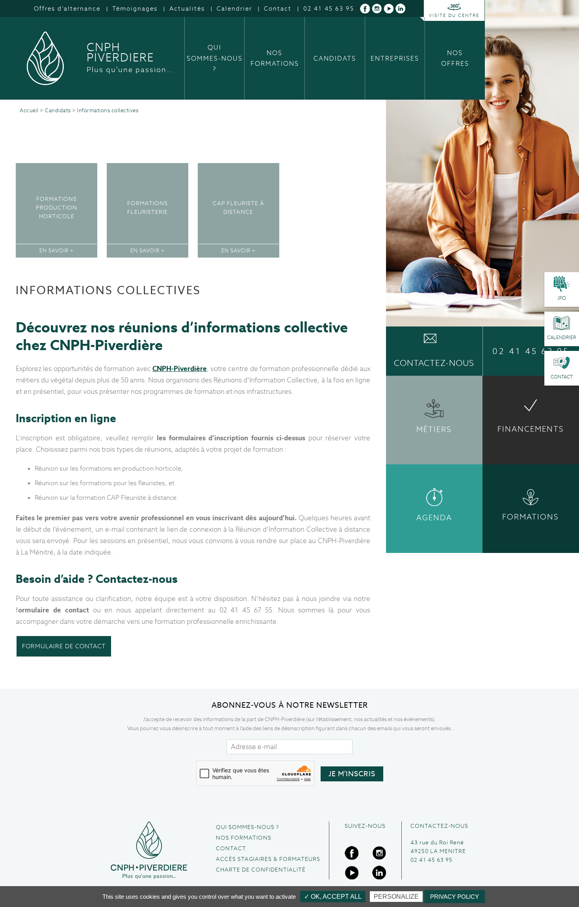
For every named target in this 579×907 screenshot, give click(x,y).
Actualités (187, 8)
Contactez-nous (434, 363)
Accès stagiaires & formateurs (268, 858)
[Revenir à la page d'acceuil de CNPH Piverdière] (149, 850)
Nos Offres (455, 58)
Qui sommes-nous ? (215, 58)
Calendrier (234, 8)
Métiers (434, 429)
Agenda (434, 518)
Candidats (335, 58)
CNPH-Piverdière (179, 368)
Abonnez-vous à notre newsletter (290, 705)
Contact (277, 8)
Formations (530, 517)
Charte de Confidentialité (261, 869)
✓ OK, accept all (333, 896)
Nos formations (275, 58)
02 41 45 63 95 (328, 8)
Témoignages (135, 8)
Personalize (396, 896)
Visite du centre (454, 15)
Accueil (29, 110)
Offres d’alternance (67, 8)
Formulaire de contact (64, 646)
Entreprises (395, 58)
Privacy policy (454, 896)
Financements (530, 429)
